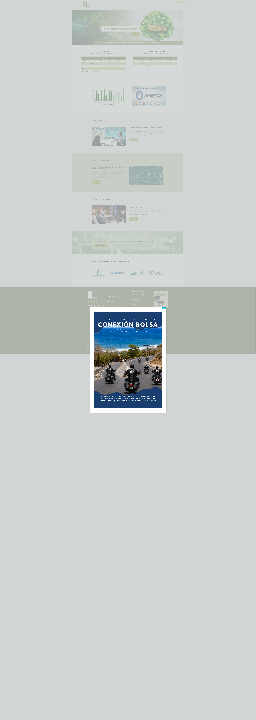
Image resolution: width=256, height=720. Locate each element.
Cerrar (164, 308)
